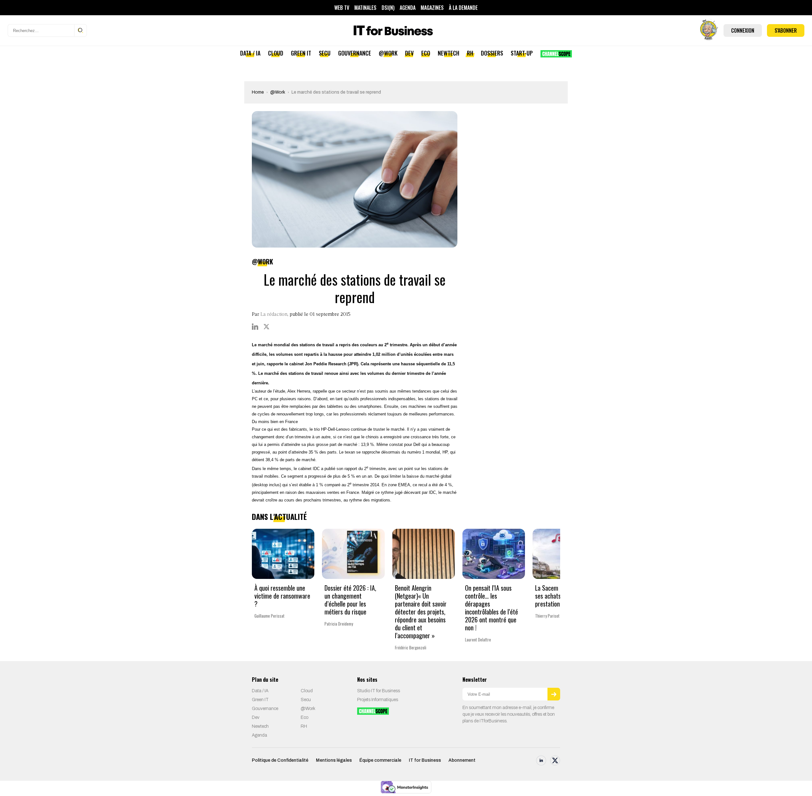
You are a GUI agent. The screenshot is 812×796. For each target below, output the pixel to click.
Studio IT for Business (378, 690)
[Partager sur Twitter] (266, 326)
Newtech (448, 53)
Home (258, 92)
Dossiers (492, 53)
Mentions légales (334, 760)
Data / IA (250, 53)
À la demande (463, 7)
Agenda (408, 7)
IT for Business (425, 760)
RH (470, 53)
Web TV (341, 7)
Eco (425, 53)
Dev (409, 53)
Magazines (432, 7)
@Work (388, 53)
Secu (325, 53)
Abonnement (462, 760)
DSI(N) (388, 7)
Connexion (742, 30)
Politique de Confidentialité (280, 760)
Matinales (365, 7)
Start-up (522, 53)
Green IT (301, 53)
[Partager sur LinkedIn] (255, 326)
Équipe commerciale (380, 760)
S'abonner (786, 30)
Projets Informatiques (377, 699)
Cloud (275, 53)
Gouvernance (354, 53)
